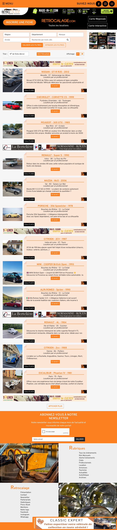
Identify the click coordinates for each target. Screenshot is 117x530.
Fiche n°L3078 (29, 341)
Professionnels (85, 462)
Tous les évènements (87, 453)
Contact (23, 495)
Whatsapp (24, 517)
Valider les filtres (32, 45)
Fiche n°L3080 (29, 90)
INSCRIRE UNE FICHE (19, 22)
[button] (12, 80)
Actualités (83, 472)
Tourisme (83, 470)
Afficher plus (55, 406)
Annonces (83, 467)
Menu (9, 3)
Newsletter (24, 497)
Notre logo (24, 509)
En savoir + (55, 86)
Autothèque (84, 475)
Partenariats (25, 500)
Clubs (81, 460)
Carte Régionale (97, 19)
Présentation (25, 492)
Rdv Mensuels (84, 455)
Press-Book (25, 504)
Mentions (24, 507)
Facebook (24, 512)
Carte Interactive (97, 25)
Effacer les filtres (54, 45)
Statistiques (25, 502)
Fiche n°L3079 (29, 224)
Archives (82, 477)
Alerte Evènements (87, 458)
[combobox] (71, 34)
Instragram (24, 514)
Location (82, 465)
